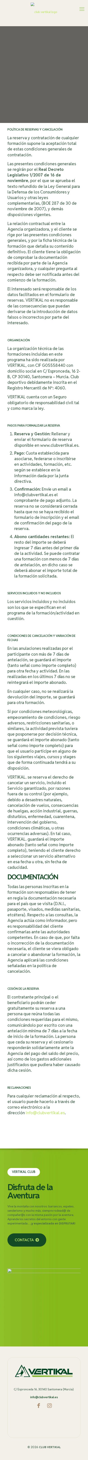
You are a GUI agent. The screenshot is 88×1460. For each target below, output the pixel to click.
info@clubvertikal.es (45, 1112)
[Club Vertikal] (44, 11)
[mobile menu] (82, 9)
